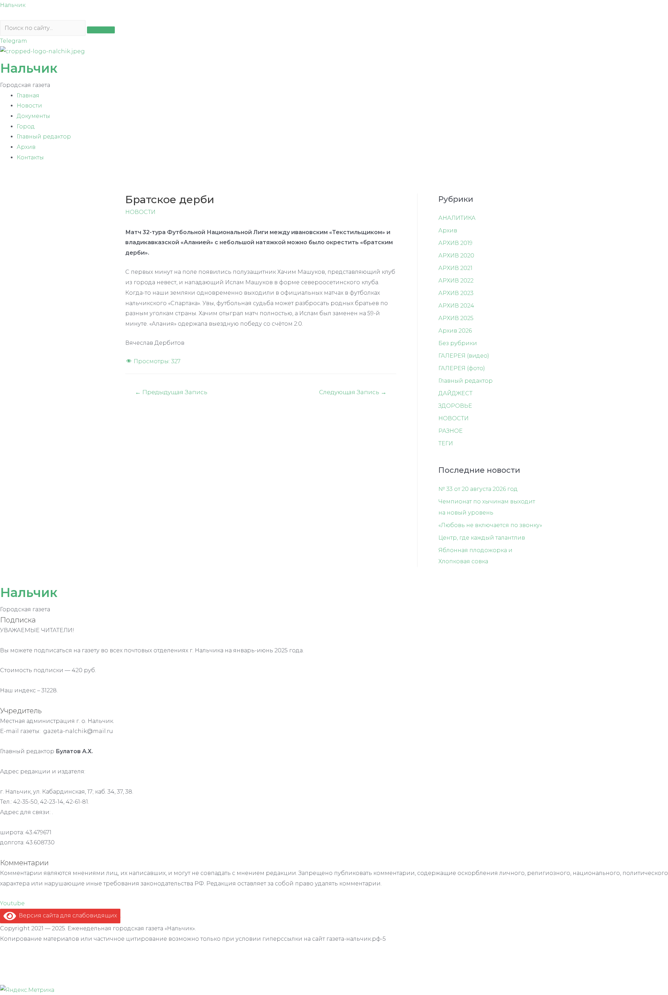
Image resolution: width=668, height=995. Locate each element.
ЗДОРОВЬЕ (455, 406)
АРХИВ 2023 (456, 293)
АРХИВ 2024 (456, 305)
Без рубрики (457, 343)
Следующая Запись (353, 392)
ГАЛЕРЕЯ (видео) (463, 355)
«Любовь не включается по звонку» (490, 525)
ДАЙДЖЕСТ (455, 393)
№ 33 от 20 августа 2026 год (478, 489)
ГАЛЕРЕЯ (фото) (461, 368)
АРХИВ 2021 (455, 268)
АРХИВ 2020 (456, 255)
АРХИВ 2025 (456, 318)
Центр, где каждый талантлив (481, 537)
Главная (28, 95)
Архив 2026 (455, 330)
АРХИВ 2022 (456, 280)
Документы (33, 116)
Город (26, 126)
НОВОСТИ (140, 212)
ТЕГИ (445, 443)
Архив (26, 147)
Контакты (30, 157)
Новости (29, 105)
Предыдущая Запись (171, 392)
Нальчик (12, 5)
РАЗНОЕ (450, 431)
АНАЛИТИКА (457, 218)
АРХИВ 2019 (455, 243)
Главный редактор (44, 136)
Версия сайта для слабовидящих (66, 915)
